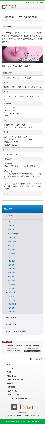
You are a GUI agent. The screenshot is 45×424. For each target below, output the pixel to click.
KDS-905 (11, 261)
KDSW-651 (12, 238)
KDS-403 (11, 284)
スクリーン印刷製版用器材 (16, 331)
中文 (34, 2)
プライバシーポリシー (15, 380)
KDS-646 (11, 280)
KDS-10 (11, 288)
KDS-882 (11, 269)
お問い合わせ (11, 376)
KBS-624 (11, 300)
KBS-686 (11, 230)
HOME (9, 365)
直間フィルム (11, 317)
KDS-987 (11, 246)
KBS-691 (11, 226)
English (41, 2)
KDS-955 (11, 253)
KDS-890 (11, 265)
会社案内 (10, 372)
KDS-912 (11, 257)
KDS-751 (11, 277)
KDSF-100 (12, 242)
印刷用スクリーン (13, 324)
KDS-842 (11, 273)
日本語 (27, 2)
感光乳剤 (9, 216)
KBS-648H (12, 304)
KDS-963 (11, 249)
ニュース (10, 368)
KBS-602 (11, 296)
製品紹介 (10, 383)
